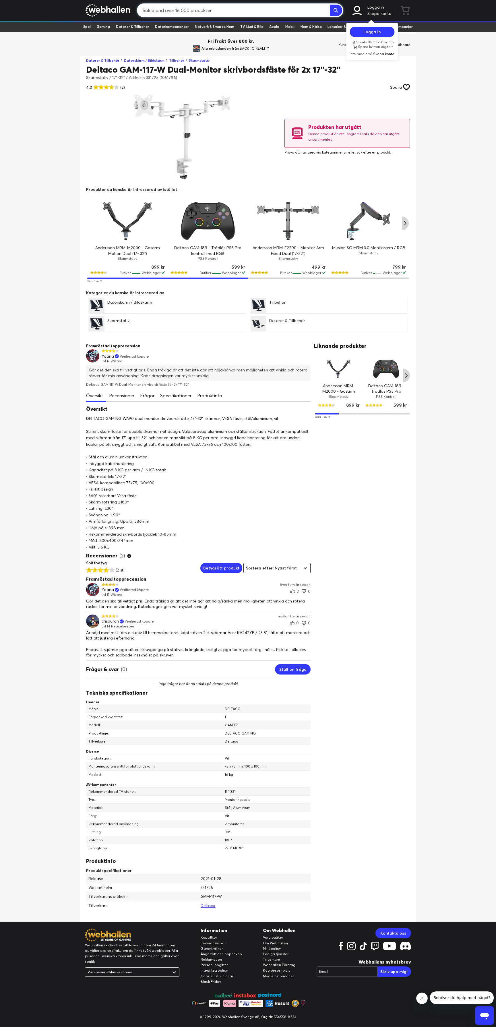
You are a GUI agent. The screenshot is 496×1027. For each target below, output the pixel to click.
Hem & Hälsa (311, 26)
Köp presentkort (276, 970)
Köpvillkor (209, 937)
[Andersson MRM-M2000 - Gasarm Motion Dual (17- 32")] (127, 221)
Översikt (94, 395)
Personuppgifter (214, 965)
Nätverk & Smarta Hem (214, 26)
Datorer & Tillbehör (132, 26)
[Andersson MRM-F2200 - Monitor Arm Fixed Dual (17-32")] (288, 221)
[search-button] (336, 10)
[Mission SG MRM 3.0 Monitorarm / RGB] (368, 221)
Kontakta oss (393, 933)
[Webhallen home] (107, 10)
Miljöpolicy (272, 948)
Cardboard (401, 44)
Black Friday (211, 981)
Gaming (103, 26)
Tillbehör (176, 60)
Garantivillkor (212, 948)
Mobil (289, 26)
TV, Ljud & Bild (252, 26)
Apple (274, 26)
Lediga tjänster (275, 954)
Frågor (147, 395)
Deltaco (208, 905)
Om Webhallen (275, 943)
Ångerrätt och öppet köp (221, 954)
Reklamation (211, 959)
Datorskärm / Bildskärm (144, 60)
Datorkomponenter (172, 26)
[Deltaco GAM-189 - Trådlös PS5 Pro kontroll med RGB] (207, 221)
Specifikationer (175, 395)
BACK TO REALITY (254, 48)
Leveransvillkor (213, 943)
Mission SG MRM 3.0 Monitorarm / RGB (368, 247)
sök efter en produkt (373, 152)
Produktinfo (209, 395)
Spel (87, 26)
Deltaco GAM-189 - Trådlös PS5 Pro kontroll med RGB (386, 391)
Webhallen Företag (279, 965)
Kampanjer (403, 26)
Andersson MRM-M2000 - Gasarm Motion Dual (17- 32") (338, 391)
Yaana (108, 356)
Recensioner (121, 395)
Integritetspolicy (214, 970)
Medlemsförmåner (278, 976)
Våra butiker (273, 937)
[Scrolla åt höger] (405, 223)
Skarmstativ (199, 60)
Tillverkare (271, 959)
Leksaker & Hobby (343, 26)
